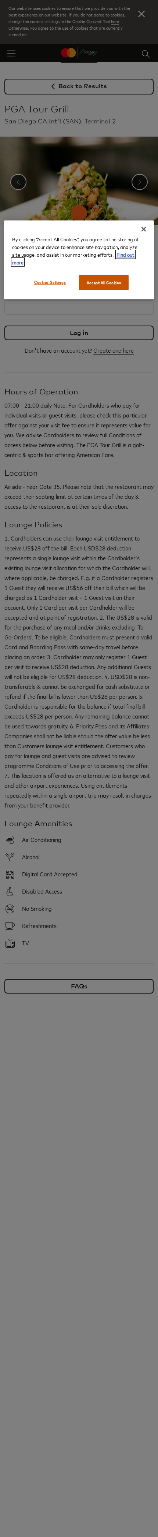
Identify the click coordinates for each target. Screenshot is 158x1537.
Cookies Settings (50, 282)
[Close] (144, 229)
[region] (79, 259)
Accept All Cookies (104, 282)
